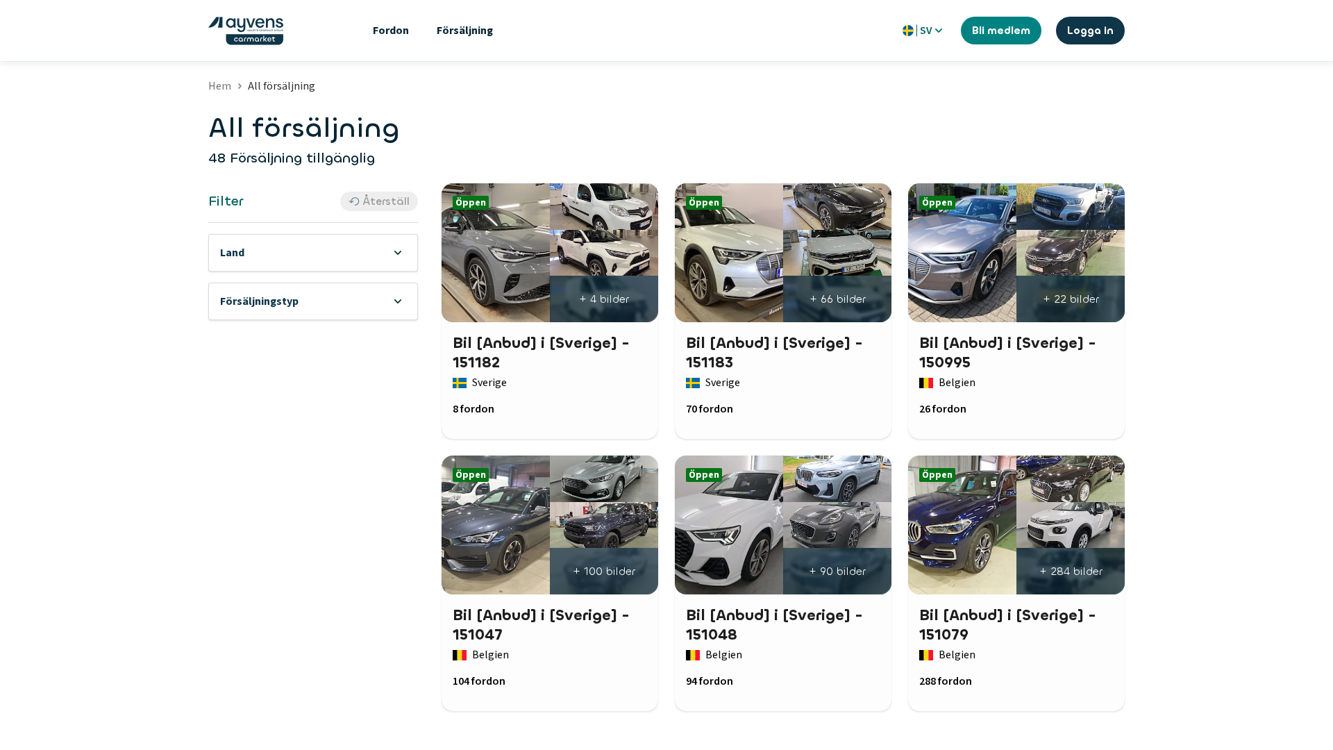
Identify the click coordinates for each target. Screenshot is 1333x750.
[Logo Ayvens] (245, 31)
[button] (313, 253)
